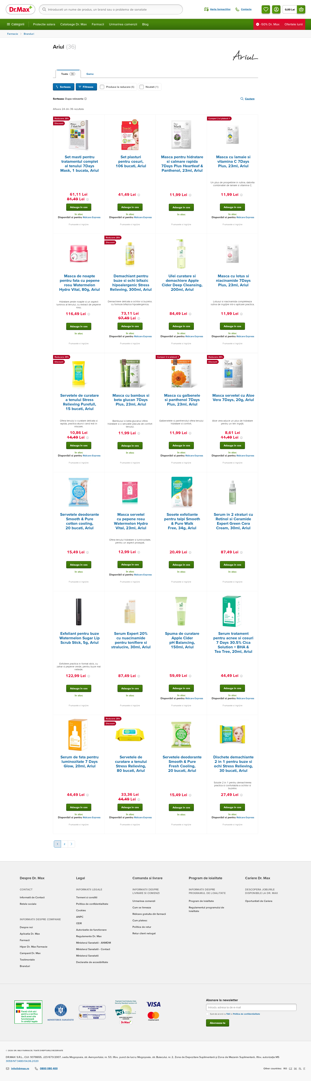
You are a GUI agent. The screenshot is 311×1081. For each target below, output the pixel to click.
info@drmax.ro (20, 1068)
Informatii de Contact (32, 897)
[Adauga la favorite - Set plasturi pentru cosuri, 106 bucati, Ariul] (151, 119)
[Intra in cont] (276, 9)
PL (300, 1068)
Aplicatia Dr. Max (30, 933)
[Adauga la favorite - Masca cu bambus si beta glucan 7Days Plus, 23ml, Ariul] (151, 357)
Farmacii (98, 24)
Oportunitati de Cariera (258, 900)
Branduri (25, 966)
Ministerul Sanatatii (87, 955)
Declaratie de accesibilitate (92, 962)
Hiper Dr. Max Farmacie (33, 946)
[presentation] (79, 135)
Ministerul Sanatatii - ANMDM (93, 942)
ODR (79, 923)
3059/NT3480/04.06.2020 (22, 1060)
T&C (228, 1014)
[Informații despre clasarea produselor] (86, 99)
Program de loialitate (201, 900)
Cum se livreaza (141, 907)
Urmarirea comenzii (123, 24)
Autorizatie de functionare (91, 929)
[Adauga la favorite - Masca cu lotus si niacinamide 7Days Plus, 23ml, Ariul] (254, 238)
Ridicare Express (91, 217)
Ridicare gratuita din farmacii (149, 913)
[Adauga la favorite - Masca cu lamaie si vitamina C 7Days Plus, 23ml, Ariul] (254, 119)
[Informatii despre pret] (87, 199)
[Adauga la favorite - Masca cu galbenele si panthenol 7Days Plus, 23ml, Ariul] (203, 357)
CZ (290, 1068)
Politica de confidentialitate (92, 903)
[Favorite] (266, 9)
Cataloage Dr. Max (73, 24)
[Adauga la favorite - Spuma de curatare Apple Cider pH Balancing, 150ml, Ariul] (203, 595)
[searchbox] (111, 9)
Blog (145, 24)
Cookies (81, 910)
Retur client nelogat (144, 933)
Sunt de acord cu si (235, 1014)
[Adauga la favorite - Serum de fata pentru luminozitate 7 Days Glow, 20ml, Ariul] (100, 719)
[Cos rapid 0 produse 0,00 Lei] (301, 9)
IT (304, 1068)
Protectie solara (44, 24)
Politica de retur (141, 926)
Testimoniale (27, 959)
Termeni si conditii (86, 897)
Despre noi (26, 927)
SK (295, 1068)
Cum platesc (139, 920)
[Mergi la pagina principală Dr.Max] (20, 9)
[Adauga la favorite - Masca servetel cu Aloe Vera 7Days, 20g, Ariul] (254, 357)
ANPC (79, 916)
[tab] (68, 74)
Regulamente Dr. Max (89, 936)
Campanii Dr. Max (30, 953)
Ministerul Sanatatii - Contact (93, 949)
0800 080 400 (49, 1068)
